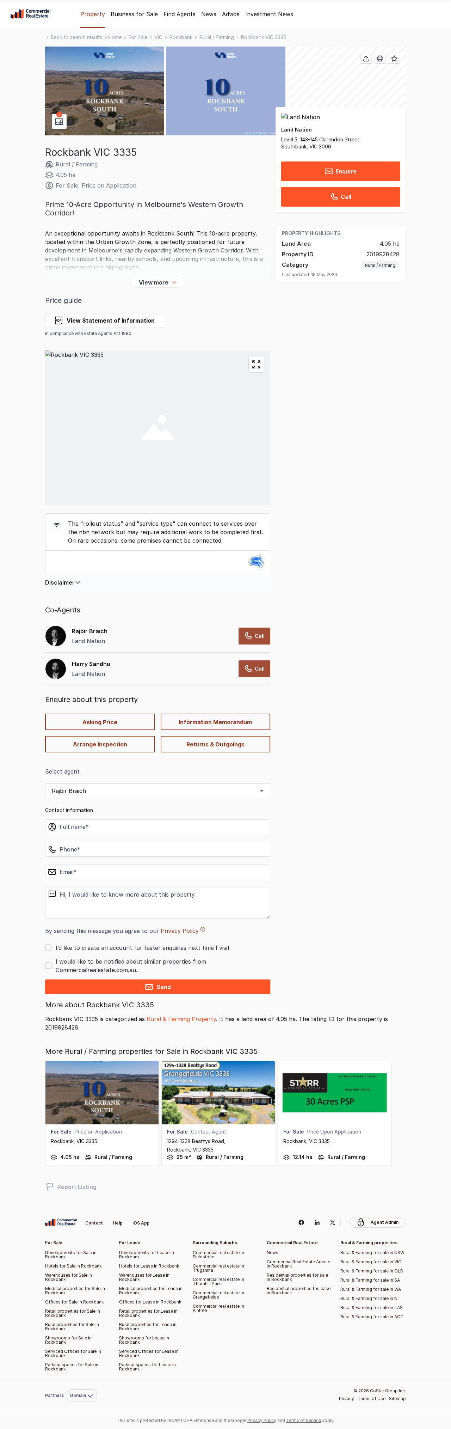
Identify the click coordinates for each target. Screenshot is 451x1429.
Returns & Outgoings (215, 744)
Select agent (62, 771)
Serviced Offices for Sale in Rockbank (73, 1353)
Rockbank (180, 37)
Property (92, 14)
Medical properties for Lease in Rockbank (151, 1290)
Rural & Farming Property (181, 1018)
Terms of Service (303, 1420)
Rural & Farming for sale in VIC (370, 1261)
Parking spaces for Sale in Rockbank (71, 1367)
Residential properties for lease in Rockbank (298, 1290)
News (208, 14)
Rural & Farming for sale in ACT (371, 1316)
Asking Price (99, 722)
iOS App (141, 1223)
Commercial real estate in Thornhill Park (218, 1281)
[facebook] (301, 1222)
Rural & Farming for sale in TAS (371, 1307)
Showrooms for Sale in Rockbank (68, 1340)
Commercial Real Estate (30, 14)
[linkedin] (317, 1222)
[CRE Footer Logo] (61, 1222)
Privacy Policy (180, 930)
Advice (231, 14)
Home (115, 37)
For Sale (138, 37)
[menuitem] (82, 1380)
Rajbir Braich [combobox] (69, 790)
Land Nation (296, 130)
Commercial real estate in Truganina (218, 1268)
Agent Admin (385, 1222)
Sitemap (397, 1398)
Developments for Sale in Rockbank (71, 1254)
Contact (94, 1223)
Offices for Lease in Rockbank (150, 1302)
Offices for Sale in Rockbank (74, 1302)
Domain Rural (81, 1380)
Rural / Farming (216, 37)
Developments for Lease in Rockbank (146, 1254)
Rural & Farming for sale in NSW (372, 1252)
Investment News (269, 14)
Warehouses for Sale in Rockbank (68, 1277)
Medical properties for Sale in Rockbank (75, 1290)
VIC (158, 37)
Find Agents (179, 14)
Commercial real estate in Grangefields (218, 1295)
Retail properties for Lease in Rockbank (148, 1313)
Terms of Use (371, 1398)
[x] (333, 1222)
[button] (104, 91)
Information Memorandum (215, 722)
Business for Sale (134, 14)
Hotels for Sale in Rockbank (73, 1266)
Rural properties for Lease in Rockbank (148, 1326)
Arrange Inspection (100, 744)
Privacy (346, 1398)
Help (118, 1223)
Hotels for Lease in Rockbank (149, 1266)
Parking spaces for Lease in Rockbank (147, 1367)
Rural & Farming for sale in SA (370, 1280)
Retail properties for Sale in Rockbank (72, 1313)
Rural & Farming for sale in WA (370, 1289)
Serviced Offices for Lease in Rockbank (149, 1353)
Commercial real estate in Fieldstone (218, 1254)
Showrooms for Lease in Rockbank (144, 1340)
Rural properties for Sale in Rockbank (72, 1326)
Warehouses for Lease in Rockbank (144, 1277)
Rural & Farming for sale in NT (370, 1298)
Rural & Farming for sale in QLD (371, 1271)
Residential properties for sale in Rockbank (297, 1277)
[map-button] (256, 364)
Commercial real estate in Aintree (218, 1308)
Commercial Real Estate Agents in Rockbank (298, 1264)
